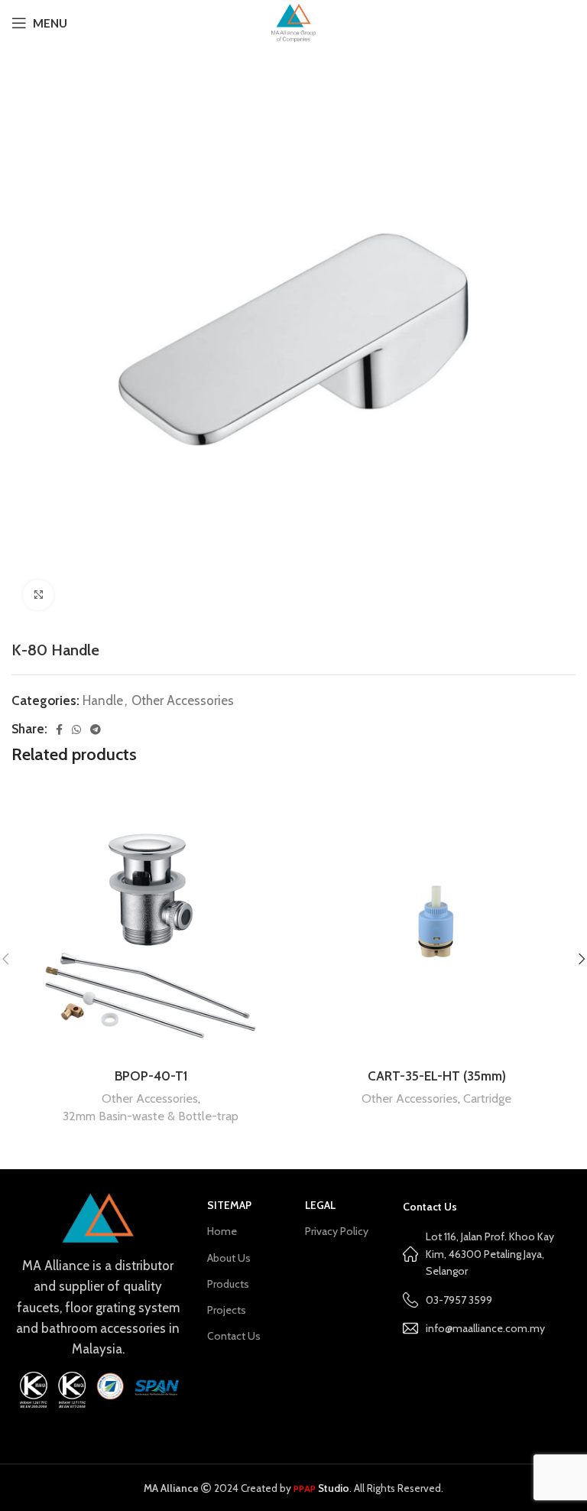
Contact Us (234, 1336)
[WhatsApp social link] (76, 729)
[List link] (489, 1328)
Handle (103, 700)
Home (222, 1231)
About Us (229, 1258)
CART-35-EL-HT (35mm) (437, 1076)
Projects (226, 1310)
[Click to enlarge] (38, 595)
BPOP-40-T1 (151, 1076)
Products (228, 1284)
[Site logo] (293, 21)
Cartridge (487, 1098)
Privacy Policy (336, 1231)
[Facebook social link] (59, 729)
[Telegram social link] (95, 729)
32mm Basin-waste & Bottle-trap (150, 1115)
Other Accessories (182, 700)
